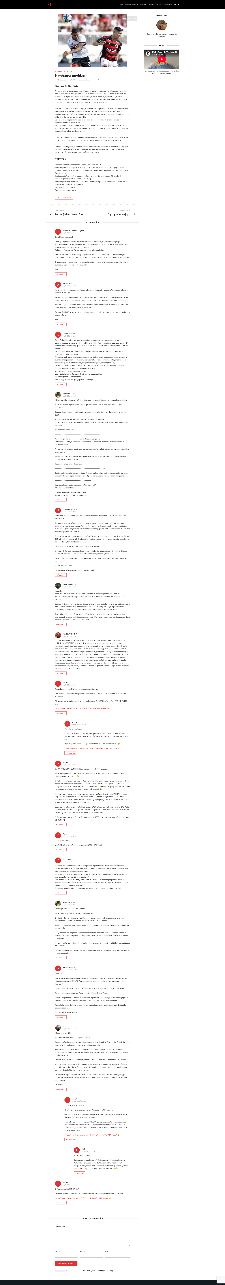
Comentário (60, 1226)
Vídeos (151, 5)
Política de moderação (164, 5)
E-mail (83, 1251)
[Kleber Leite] (49, 4)
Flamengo (68, 71)
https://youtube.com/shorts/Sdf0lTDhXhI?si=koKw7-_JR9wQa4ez (81, 1198)
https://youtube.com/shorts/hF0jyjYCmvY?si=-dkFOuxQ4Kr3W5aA (90, 1135)
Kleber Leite (62, 80)
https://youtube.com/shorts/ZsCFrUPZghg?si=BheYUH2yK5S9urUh (82, 708)
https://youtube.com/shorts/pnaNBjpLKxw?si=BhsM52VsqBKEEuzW (91, 748)
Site (106, 1251)
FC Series (58, 71)
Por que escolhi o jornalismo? (135, 5)
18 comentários (84, 80)
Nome (58, 1251)
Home (121, 5)
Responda (61, 274)
